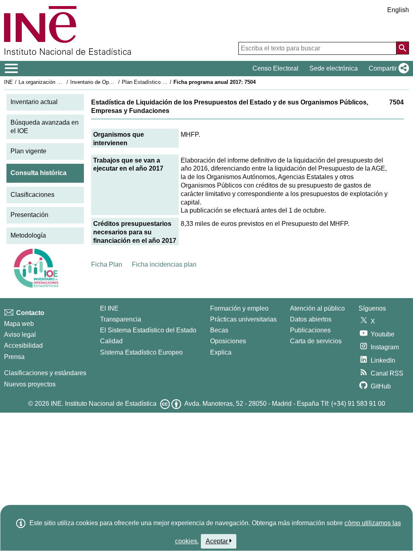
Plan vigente (28, 151)
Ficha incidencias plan (164, 264)
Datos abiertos (311, 319)
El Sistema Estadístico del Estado (148, 330)
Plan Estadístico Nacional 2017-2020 (165, 82)
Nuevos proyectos (30, 384)
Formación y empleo (239, 308)
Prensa (14, 356)
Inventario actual (34, 101)
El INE (109, 308)
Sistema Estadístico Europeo (141, 352)
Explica (221, 352)
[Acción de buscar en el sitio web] (402, 48)
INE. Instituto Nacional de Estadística (103, 403)
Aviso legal (20, 334)
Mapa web (19, 323)
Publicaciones (310, 330)
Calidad (111, 341)
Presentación (29, 214)
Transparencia (120, 319)
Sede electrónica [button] (333, 68)
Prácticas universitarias (243, 319)
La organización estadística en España (64, 82)
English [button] (398, 9)
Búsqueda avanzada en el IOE (44, 126)
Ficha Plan (106, 264)
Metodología (28, 235)
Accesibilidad (23, 345)
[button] (387, 68)
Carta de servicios (316, 341)
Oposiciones (228, 341)
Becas (219, 330)
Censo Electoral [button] (275, 68)
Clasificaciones (32, 194)
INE (8, 82)
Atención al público (317, 308)
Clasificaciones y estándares (45, 372)
